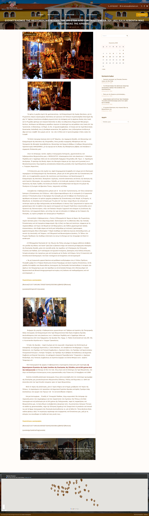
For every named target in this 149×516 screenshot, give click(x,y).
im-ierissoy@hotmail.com (130, 6)
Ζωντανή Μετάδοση (142, 14)
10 (103, 56)
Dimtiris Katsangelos (26, 514)
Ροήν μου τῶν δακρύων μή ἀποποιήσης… (114, 94)
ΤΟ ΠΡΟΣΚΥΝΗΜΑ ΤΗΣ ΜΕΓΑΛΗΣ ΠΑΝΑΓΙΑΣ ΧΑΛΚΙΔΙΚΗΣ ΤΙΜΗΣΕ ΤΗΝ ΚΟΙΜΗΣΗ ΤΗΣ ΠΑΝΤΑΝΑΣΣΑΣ (115, 87)
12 (110, 56)
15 (120, 56)
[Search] (127, 35)
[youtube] (147, 6)
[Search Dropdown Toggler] (142, 6)
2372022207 (114, 6)
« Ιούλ (103, 69)
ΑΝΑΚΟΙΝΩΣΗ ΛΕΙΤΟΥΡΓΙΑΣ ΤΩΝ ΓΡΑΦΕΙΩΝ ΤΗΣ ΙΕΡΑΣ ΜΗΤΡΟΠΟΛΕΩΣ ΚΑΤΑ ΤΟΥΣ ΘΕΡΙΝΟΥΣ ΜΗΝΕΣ (115, 100)
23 (123, 60)
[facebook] (144, 6)
